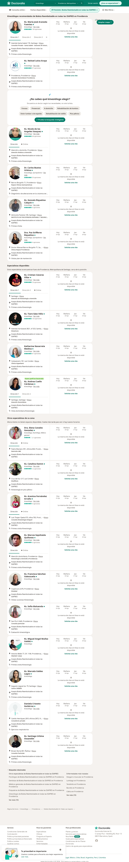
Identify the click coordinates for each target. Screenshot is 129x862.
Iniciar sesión (93, 3)
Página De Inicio (12, 809)
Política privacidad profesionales (19, 839)
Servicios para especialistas (76, 834)
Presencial (36, 108)
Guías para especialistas (75, 839)
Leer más (24, 857)
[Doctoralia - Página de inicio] (20, 3)
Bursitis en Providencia (75, 788)
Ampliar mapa (104, 22)
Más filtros (109, 10)
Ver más (36, 27)
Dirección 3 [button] (38, 37)
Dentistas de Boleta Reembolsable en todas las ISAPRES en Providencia (36, 780)
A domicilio (48, 108)
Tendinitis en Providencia (76, 784)
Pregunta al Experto (44, 836)
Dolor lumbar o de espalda (31, 114)
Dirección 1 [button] (14, 37)
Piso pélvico (74, 114)
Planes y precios (72, 831)
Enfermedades (42, 844)
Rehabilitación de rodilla (56, 114)
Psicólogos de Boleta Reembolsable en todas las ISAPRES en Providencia (36, 777)
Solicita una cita (71, 37)
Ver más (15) (14, 800)
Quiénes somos (13, 844)
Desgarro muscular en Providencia (80, 777)
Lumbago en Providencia (76, 780)
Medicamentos (42, 839)
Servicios (39, 841)
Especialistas (41, 831)
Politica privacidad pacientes (18, 836)
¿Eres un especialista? (109, 3)
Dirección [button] (14, 144)
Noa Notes (72, 836)
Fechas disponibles (38, 10)
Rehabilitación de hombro (67, 108)
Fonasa (24, 108)
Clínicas (39, 834)
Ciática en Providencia (75, 791)
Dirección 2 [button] (26, 37)
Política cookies (13, 841)
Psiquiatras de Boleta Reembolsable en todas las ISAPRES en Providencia (36, 790)
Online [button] (25, 144)
